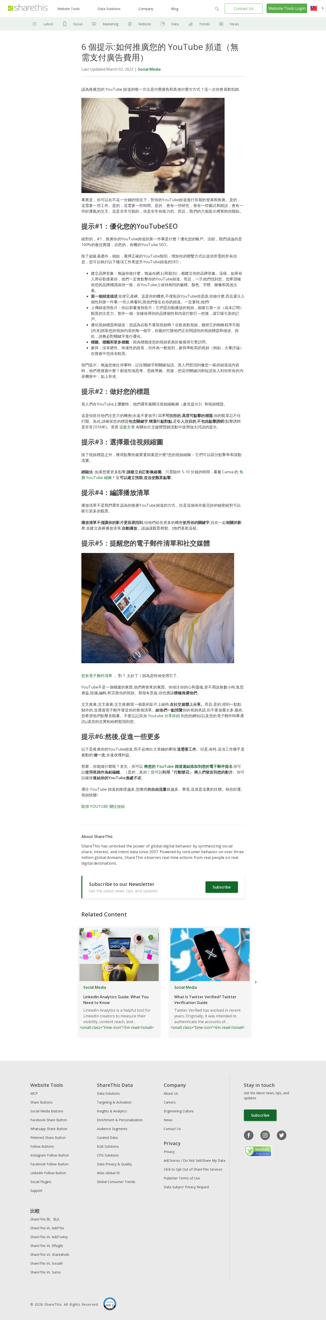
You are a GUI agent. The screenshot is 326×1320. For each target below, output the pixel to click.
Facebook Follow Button (49, 1164)
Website (144, 24)
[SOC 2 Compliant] (110, 1304)
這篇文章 (127, 427)
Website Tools (69, 8)
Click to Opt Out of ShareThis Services (193, 1169)
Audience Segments (112, 1128)
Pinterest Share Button (48, 1137)
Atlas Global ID (108, 1173)
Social (78, 24)
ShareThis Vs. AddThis (47, 1228)
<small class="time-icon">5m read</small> (116, 1007)
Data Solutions (109, 8)
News (234, 24)
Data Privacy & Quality (114, 1164)
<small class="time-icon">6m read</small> (207, 1007)
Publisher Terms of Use (182, 1178)
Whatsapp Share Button (48, 1128)
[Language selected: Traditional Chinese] (317, 9)
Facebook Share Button (48, 1120)
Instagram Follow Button (49, 1155)
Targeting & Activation (114, 1102)
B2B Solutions (108, 1146)
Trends (204, 24)
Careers (170, 1102)
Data (175, 24)
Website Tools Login (286, 8)
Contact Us (243, 8)
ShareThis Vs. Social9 (46, 1263)
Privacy (169, 1151)
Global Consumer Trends (116, 1181)
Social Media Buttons (46, 1111)
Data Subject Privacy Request (186, 1187)
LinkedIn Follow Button (48, 1173)
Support (36, 1190)
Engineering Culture (179, 1111)
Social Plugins (40, 1181)
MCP (34, 1093)
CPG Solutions (108, 1155)
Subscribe (222, 887)
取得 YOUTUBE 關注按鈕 (103, 806)
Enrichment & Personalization (120, 1120)
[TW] (317, 9)
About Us (171, 1093)
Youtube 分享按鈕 (164, 715)
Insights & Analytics (112, 1111)
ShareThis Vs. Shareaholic (50, 1254)
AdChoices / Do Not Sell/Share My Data (194, 1160)
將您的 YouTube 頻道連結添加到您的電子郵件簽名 (188, 766)
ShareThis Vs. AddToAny (49, 1237)
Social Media (149, 69)
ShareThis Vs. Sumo (45, 1272)
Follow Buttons (42, 1146)
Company (145, 8)
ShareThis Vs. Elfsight (46, 1245)
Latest (48, 24)
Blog (174, 8)
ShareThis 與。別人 (45, 1219)
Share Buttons (41, 1102)
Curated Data (107, 1137)
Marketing (110, 24)
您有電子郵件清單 (97, 675)
